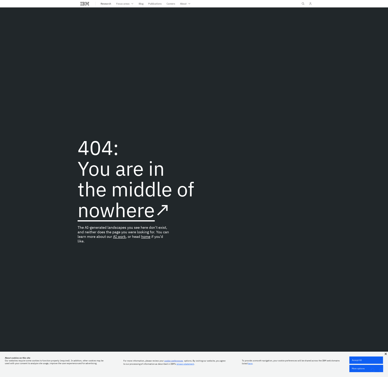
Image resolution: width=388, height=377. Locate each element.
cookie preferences (173, 360)
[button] (386, 354)
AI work (119, 236)
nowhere (116, 210)
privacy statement (185, 364)
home (145, 236)
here (250, 363)
